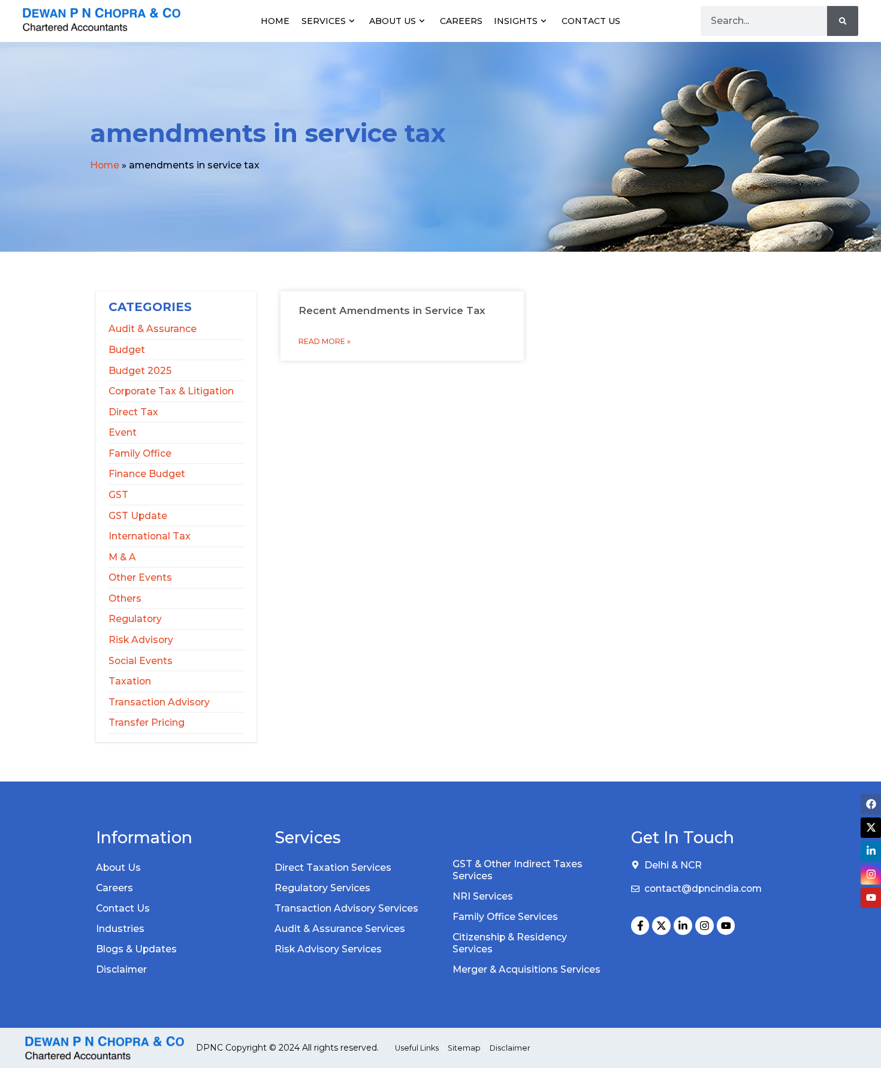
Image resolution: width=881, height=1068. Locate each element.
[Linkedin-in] (683, 925)
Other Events (140, 577)
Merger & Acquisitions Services (526, 969)
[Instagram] (704, 925)
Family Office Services (505, 916)
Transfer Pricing (146, 722)
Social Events (140, 660)
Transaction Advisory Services (346, 908)
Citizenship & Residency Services (509, 943)
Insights (516, 21)
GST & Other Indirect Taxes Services (517, 870)
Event (122, 432)
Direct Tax (133, 412)
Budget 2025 (139, 370)
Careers (461, 21)
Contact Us (591, 21)
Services (323, 21)
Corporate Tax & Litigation (171, 391)
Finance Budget (146, 473)
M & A (122, 557)
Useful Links (417, 1047)
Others (124, 598)
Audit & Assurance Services (339, 928)
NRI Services (482, 896)
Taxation (129, 681)
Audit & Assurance (152, 328)
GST (118, 494)
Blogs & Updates (136, 949)
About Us (392, 21)
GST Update (137, 515)
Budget (126, 349)
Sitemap (464, 1047)
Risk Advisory (140, 639)
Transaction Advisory (159, 702)
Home (275, 21)
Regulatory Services (322, 888)
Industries (120, 928)
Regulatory (135, 618)
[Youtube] (726, 925)
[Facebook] (871, 804)
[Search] (842, 21)
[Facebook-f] (640, 925)
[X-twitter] (661, 925)
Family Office (139, 453)
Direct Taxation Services (332, 867)
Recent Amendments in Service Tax (391, 310)
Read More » (324, 341)
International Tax (149, 536)
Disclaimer (121, 969)
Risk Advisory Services (328, 949)
